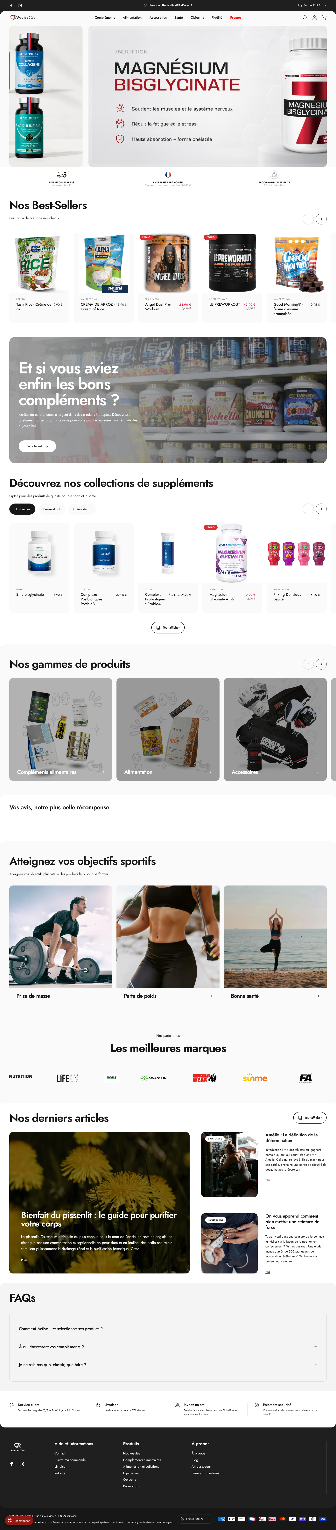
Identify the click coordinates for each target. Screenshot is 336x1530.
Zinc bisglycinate (30, 594)
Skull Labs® (152, 299)
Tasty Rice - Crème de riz (33, 307)
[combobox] (312, 5)
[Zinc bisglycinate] (39, 553)
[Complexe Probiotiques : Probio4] (168, 553)
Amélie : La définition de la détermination (291, 1138)
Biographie (215, 1138)
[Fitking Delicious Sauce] (297, 553)
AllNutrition (217, 589)
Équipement (131, 1473)
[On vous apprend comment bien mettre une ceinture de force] (229, 1243)
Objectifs (129, 1480)
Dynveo (21, 589)
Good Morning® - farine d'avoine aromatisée (288, 309)
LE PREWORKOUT (218, 299)
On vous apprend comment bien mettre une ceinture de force (292, 1222)
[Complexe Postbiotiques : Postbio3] (104, 553)
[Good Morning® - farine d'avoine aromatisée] (297, 263)
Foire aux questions (205, 1473)
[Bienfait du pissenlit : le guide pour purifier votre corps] (99, 1202)
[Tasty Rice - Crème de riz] (39, 263)
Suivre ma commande (70, 1460)
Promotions (131, 1486)
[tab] (22, 509)
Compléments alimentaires (142, 1460)
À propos (198, 1453)
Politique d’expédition (99, 1522)
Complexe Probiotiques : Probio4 (155, 599)
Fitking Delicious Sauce (287, 597)
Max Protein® (89, 299)
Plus (24, 1260)
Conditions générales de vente (140, 1522)
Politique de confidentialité (50, 1522)
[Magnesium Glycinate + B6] (232, 553)
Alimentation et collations (141, 1467)
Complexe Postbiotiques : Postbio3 (93, 599)
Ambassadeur (201, 1467)
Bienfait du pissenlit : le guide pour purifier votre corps (99, 1219)
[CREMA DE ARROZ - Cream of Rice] (104, 263)
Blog (195, 1460)
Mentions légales (164, 1522)
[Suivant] (321, 219)
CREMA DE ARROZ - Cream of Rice (98, 307)
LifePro (20, 299)
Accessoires (215, 1219)
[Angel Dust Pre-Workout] (168, 263)
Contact (76, 1410)
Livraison (60, 1467)
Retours (59, 1473)
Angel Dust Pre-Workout (158, 307)
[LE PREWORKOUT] (232, 263)
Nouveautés (131, 1453)
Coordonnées (117, 1522)
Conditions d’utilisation (75, 1522)
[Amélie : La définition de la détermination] (229, 1164)
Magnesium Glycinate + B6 (221, 597)
